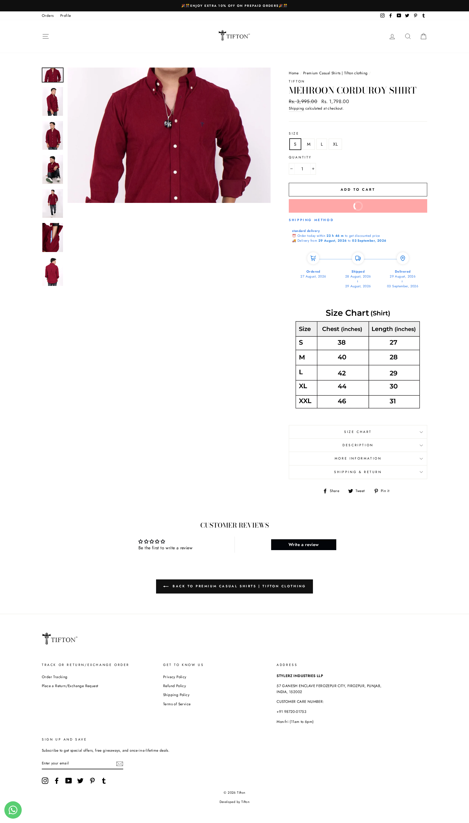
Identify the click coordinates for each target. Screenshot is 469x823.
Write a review (304, 544)
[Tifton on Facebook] (56, 780)
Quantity (300, 157)
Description (358, 445)
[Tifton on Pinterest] (92, 780)
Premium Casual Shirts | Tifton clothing (335, 73)
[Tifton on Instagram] (45, 780)
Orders (47, 15)
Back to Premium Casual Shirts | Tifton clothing (238, 586)
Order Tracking (55, 677)
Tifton (297, 81)
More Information (358, 458)
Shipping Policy (176, 694)
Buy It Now (331, 208)
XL (335, 144)
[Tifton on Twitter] (80, 780)
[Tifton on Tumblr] (104, 780)
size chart (358, 431)
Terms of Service (177, 704)
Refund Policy (174, 685)
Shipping (296, 108)
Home (294, 73)
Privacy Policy (174, 677)
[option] (234, 6)
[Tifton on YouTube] (68, 780)
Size (294, 133)
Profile (65, 15)
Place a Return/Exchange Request (70, 685)
